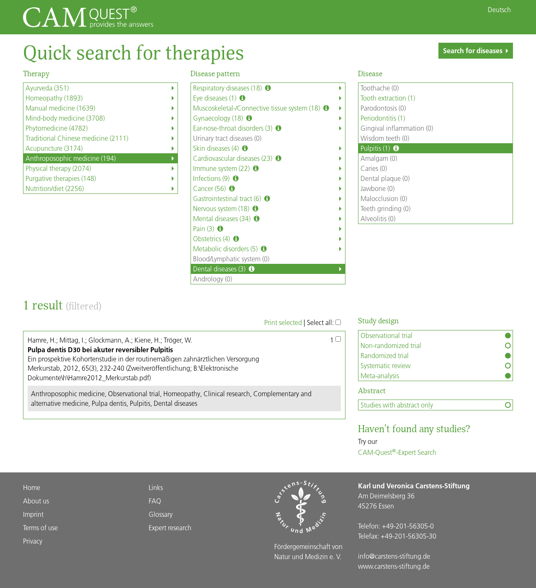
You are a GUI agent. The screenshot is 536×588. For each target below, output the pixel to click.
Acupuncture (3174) (54, 148)
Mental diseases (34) (222, 218)
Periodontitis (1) (383, 117)
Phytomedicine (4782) (57, 128)
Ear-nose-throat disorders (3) (233, 128)
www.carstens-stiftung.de (394, 566)
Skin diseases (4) (216, 148)
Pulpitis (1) (376, 148)
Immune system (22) (222, 168)
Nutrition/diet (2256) (55, 188)
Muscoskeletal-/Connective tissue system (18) (257, 107)
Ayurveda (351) (47, 87)
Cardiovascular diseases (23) (233, 158)
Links (156, 487)
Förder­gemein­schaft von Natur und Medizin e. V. (308, 551)
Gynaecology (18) (219, 117)
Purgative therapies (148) (61, 178)
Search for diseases (472, 50)
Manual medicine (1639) (60, 107)
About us (36, 500)
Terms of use (40, 527)
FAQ (155, 500)
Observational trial (386, 335)
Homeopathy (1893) (54, 97)
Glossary (161, 514)
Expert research (170, 527)
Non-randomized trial (391, 345)
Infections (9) (212, 178)
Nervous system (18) (222, 208)
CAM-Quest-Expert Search (397, 452)
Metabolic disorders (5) (226, 248)
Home (31, 487)
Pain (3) (204, 228)
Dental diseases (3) (220, 268)
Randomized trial (385, 355)
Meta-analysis (380, 375)
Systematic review (385, 365)
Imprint (33, 514)
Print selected (283, 322)
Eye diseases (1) (215, 97)
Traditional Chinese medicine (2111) (77, 138)
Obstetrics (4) (212, 238)
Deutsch (499, 9)
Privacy (32, 540)
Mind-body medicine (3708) (65, 117)
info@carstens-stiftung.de (394, 556)
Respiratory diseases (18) (228, 87)
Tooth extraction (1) (388, 97)
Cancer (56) (210, 188)
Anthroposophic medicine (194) (71, 158)
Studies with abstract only (397, 404)
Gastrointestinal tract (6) (228, 198)
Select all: (321, 322)
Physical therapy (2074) (58, 168)
